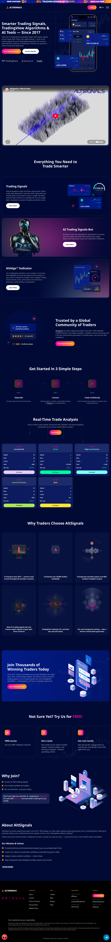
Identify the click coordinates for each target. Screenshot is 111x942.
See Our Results (30, 51)
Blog (51, 898)
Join (92, 7)
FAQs (52, 905)
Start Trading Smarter (11, 51)
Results (52, 901)
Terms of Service (34, 901)
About (31, 894)
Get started (55, 432)
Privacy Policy (33, 905)
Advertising (75, 907)
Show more (7, 867)
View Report (19, 472)
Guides (52, 894)
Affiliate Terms (33, 908)
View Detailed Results (65, 344)
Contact (31, 898)
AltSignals (59, 331)
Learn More (13, 206)
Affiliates (74, 896)
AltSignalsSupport (98, 901)
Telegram (50, 403)
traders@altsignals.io (78, 901)
